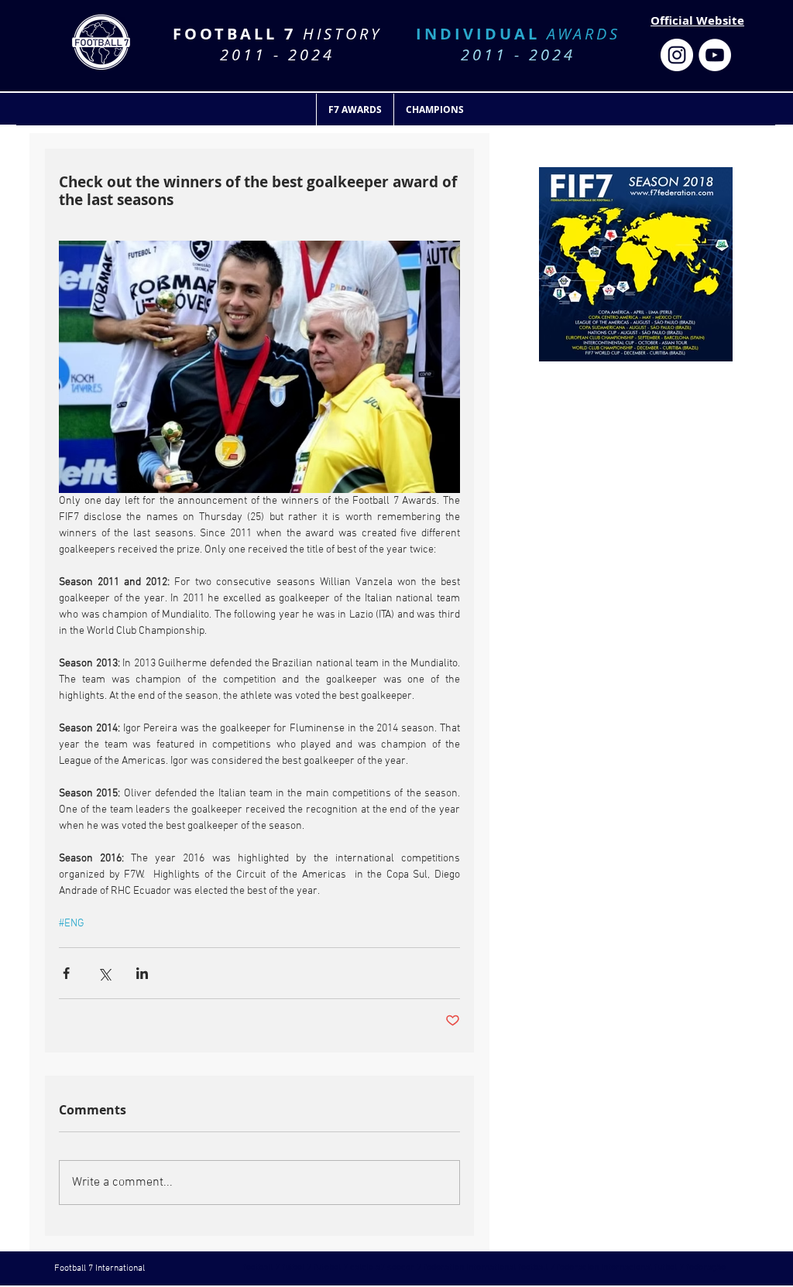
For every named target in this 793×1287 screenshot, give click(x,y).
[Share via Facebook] (66, 973)
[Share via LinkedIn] (142, 973)
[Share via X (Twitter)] (104, 973)
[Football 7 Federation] (677, 55)
